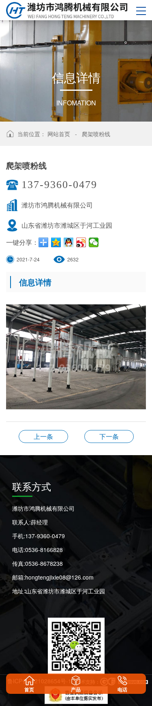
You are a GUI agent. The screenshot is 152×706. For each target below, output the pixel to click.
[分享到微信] (94, 242)
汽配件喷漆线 (43, 436)
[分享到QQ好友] (69, 242)
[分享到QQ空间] (56, 242)
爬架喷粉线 (96, 134)
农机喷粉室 (109, 436)
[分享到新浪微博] (81, 242)
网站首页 (58, 134)
